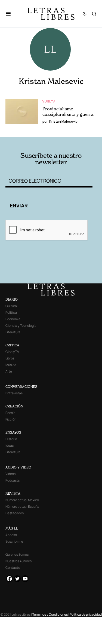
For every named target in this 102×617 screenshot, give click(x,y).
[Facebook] (9, 578)
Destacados (14, 513)
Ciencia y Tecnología (20, 325)
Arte (8, 371)
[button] (11, 13)
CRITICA (12, 345)
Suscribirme (14, 541)
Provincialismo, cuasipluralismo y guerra (68, 111)
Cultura (11, 306)
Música (10, 364)
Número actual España (22, 506)
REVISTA (12, 493)
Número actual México (22, 500)
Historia (11, 439)
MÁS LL (11, 528)
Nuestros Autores (18, 561)
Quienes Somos (17, 554)
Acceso (11, 535)
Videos (10, 473)
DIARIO (11, 299)
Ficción (10, 419)
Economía (12, 319)
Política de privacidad (86, 614)
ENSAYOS (13, 432)
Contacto (12, 567)
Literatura (12, 332)
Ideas (9, 445)
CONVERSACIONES (21, 387)
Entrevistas (14, 393)
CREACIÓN (14, 406)
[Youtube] (25, 578)
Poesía (10, 412)
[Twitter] (17, 578)
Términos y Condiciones (50, 614)
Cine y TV (12, 351)
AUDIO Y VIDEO (18, 467)
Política (11, 312)
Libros (9, 358)
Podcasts (12, 480)
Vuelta (48, 101)
